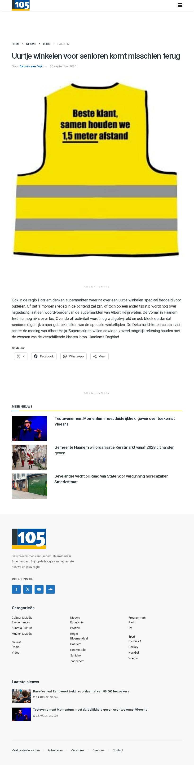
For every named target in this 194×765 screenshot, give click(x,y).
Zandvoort (77, 661)
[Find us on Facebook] (16, 589)
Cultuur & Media (22, 617)
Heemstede (78, 650)
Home (15, 44)
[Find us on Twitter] (27, 589)
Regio (47, 44)
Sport (131, 636)
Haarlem (63, 44)
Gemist (16, 642)
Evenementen (21, 622)
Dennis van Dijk (30, 66)
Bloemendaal (79, 638)
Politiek (75, 628)
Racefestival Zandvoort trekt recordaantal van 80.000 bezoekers (81, 691)
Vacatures (77, 750)
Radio (15, 647)
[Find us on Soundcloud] (50, 589)
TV (130, 628)
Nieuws (31, 44)
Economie (77, 622)
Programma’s (137, 617)
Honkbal (133, 652)
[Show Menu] (180, 5)
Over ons (99, 750)
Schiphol (75, 655)
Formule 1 (134, 641)
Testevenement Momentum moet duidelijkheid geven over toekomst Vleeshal (90, 709)
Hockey (133, 647)
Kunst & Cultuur (22, 628)
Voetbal (133, 658)
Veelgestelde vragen (26, 750)
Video (15, 652)
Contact (118, 750)
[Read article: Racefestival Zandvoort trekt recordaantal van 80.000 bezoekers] (21, 696)
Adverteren (55, 750)
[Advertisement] (97, 274)
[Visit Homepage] (21, 5)
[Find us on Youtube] (39, 589)
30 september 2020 (63, 66)
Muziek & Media (22, 633)
